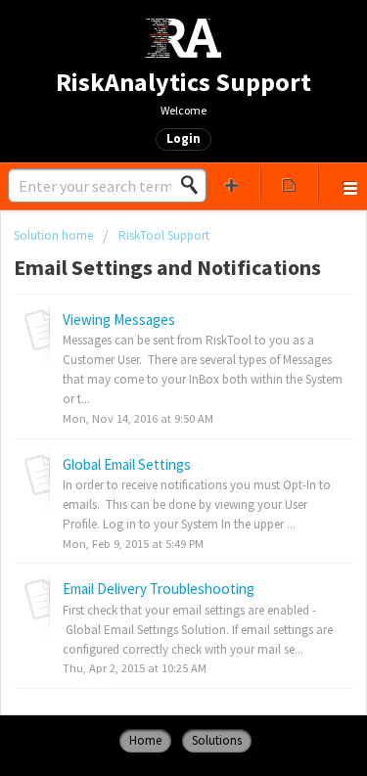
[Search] (194, 185)
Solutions (217, 740)
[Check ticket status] (288, 184)
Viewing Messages (119, 319)
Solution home (55, 235)
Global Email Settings (127, 464)
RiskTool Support (163, 235)
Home (145, 740)
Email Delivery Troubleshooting (158, 588)
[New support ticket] (232, 184)
